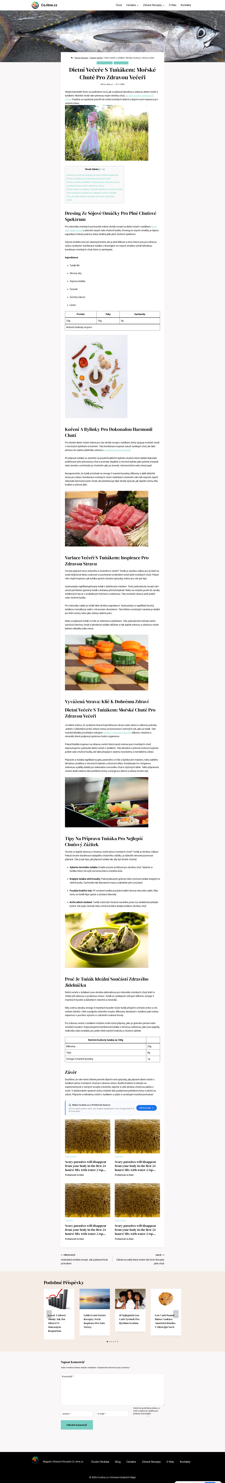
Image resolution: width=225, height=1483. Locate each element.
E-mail (102, 1413)
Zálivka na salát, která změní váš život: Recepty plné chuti (140, 1259)
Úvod (119, 5)
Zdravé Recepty (104, 63)
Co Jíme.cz (108, 84)
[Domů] (72, 58)
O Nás (172, 5)
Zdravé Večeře (121, 63)
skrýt (102, 169)
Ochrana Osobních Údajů (123, 1477)
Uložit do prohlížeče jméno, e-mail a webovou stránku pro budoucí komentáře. (146, 1411)
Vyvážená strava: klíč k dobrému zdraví (85, 185)
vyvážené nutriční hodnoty (117, 450)
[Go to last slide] (49, 1314)
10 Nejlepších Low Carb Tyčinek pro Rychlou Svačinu (129, 1319)
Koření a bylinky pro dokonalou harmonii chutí (88, 178)
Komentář (68, 1376)
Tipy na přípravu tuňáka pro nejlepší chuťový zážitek (91, 192)
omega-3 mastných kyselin (117, 732)
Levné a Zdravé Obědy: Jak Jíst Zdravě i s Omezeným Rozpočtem (57, 1323)
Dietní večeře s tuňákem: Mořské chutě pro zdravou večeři (94, 189)
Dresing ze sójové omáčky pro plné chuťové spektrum (92, 175)
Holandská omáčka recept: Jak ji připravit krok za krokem (84, 1259)
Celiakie (131, 1461)
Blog (118, 1461)
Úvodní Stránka (100, 1461)
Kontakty (186, 5)
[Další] (176, 1314)
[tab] (107, 1341)
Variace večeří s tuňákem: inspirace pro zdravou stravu (93, 182)
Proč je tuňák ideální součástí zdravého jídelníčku (90, 196)
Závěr (69, 200)
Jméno (66, 1413)
